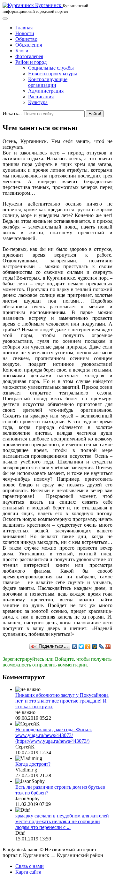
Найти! (94, 113)
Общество (26, 39)
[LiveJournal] (101, 647)
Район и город (31, 62)
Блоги (21, 50)
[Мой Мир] (94, 647)
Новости (24, 33)
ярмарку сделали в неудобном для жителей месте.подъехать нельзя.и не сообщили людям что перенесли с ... (62, 821)
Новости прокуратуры (52, 73)
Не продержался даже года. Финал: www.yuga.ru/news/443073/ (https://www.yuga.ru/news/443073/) (53, 735)
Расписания (41, 96)
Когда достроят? (32, 764)
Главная (24, 27)
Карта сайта (28, 872)
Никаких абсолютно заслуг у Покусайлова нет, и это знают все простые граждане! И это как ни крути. (62, 700)
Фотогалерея (29, 56)
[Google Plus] (108, 647)
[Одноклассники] (88, 647)
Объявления (28, 45)
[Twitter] (81, 647)
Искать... (12, 113)
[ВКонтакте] (74, 647)
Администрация (46, 91)
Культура (38, 102)
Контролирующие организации (47, 82)
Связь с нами (29, 866)
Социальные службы (51, 68)
